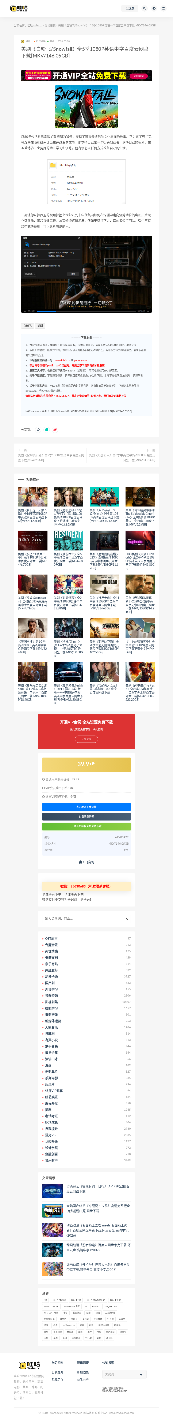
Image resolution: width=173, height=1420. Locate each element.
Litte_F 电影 (115, 1300)
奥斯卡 (74, 1319)
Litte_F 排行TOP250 (95, 1300)
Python (95, 1306)
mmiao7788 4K (51, 1306)
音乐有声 (83, 1379)
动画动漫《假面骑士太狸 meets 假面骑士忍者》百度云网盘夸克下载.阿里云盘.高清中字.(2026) (97, 1230)
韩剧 (99, 1338)
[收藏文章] (38, 430)
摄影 (91, 1325)
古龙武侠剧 (110, 1313)
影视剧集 (50, 25)
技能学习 (58, 1379)
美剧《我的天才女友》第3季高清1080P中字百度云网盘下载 (104, 689)
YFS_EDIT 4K (110, 1306)
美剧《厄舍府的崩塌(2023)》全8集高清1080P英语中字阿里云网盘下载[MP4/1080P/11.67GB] (104, 561)
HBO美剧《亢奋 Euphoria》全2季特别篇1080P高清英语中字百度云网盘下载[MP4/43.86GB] (140, 561)
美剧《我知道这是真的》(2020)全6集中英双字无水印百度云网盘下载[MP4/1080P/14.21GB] (140, 605)
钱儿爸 (88, 1338)
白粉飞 (27, 326)
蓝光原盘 (76, 1338)
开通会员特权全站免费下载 (86, 826)
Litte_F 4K (76, 1300)
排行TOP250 (69, 1325)
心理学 (122, 1319)
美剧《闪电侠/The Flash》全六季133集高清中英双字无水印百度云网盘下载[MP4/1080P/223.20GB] (140, 692)
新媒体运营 (104, 1325)
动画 (98, 1313)
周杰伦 (63, 1319)
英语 (65, 1338)
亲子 (66, 1313)
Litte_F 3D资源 (59, 1300)
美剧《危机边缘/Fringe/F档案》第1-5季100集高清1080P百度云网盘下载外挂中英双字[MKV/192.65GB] (68, 517)
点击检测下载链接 (86, 807)
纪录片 (123, 1332)
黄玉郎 (109, 1338)
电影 (99, 1332)
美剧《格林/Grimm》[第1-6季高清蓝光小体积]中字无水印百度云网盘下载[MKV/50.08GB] (68, 648)
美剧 (52, 41)
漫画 (80, 1332)
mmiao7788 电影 (72, 1306)
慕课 (46, 1325)
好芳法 (110, 1319)
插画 (82, 1325)
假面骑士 (77, 1313)
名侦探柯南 (49, 1319)
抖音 (55, 1325)
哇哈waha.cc (34, 25)
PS (86, 1306)
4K (45, 1300)
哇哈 (45, 1413)
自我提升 (58, 1372)
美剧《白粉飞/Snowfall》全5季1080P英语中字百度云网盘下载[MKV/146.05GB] (87, 411)
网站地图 (88, 1413)
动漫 (88, 1313)
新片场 (117, 1325)
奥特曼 (85, 1319)
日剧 (46, 1332)
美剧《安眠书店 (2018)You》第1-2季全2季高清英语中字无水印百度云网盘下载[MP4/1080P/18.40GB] (32, 692)
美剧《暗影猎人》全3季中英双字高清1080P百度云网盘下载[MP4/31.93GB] (122, 458)
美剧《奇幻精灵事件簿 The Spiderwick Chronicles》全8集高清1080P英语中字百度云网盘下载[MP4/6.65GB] (140, 517)
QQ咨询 (88, 862)
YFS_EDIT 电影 (51, 1313)
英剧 (55, 1338)
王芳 (90, 1332)
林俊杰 (70, 1332)
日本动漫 (57, 1332)
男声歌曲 (110, 1332)
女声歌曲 (98, 1319)
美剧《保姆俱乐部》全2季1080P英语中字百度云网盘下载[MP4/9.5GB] (51, 458)
